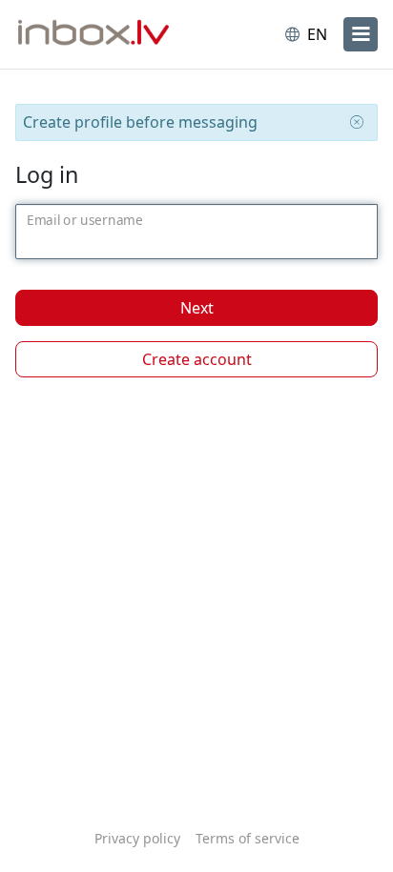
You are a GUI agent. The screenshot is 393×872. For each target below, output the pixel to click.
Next (197, 307)
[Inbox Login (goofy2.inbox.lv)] (93, 34)
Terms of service (248, 838)
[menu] (360, 34)
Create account (197, 359)
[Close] (356, 122)
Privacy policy (137, 838)
